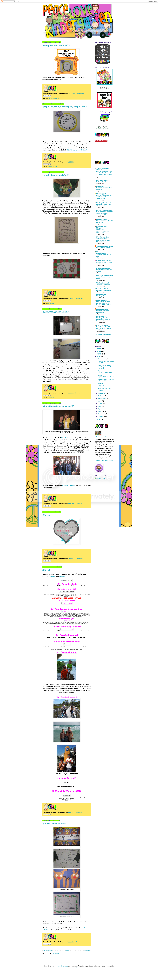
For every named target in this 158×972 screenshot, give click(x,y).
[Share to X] (47, 96)
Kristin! (62, 576)
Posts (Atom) (57, 954)
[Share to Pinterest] (50, 96)
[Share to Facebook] (48, 96)
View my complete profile (104, 460)
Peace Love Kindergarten (105, 437)
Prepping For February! (104, 290)
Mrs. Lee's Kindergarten (101, 252)
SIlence (46, 515)
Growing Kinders (102, 219)
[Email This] (44, 96)
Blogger (79, 968)
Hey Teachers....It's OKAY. (104, 247)
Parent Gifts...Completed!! (55, 175)
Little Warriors (101, 300)
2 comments (80, 942)
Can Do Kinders (102, 325)
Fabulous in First (102, 180)
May (100, 406)
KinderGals (100, 186)
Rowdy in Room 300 (104, 260)
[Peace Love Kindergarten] (104, 84)
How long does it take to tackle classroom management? (104, 213)
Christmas (51, 303)
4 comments (79, 162)
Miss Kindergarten (103, 268)
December (102, 359)
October (101, 396)
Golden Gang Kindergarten (101, 295)
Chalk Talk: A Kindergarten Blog (102, 317)
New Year (51, 98)
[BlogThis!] (45, 96)
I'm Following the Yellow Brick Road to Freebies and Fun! (104, 328)
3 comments (79, 393)
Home (67, 950)
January (101, 416)
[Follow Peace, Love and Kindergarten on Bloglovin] (102, 63)
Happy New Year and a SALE (56, 45)
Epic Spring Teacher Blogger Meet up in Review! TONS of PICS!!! (104, 303)
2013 (99, 354)
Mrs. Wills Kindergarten (104, 275)
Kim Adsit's (65, 438)
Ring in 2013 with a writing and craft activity (64, 107)
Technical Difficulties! (103, 284)
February (101, 414)
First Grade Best (102, 309)
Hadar (52, 576)
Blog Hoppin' (101, 194)
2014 (99, 351)
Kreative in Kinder (102, 289)
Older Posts (86, 950)
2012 (99, 356)
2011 (99, 419)
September (102, 398)
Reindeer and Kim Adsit (54, 823)
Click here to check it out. (77, 150)
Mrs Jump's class (102, 237)
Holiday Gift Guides (103, 182)
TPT (59, 98)
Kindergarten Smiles (103, 203)
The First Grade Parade (104, 246)
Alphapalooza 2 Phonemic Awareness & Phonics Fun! (104, 240)
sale (55, 98)
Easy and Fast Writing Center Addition (103, 205)
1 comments (80, 93)
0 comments (79, 558)
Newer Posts (47, 950)
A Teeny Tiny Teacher (104, 334)
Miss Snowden (62, 966)
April (100, 409)
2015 (99, 349)
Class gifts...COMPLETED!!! (55, 312)
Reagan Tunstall (68, 485)
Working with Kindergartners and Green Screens (102, 231)
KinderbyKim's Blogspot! (101, 227)
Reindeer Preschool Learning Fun (102, 311)
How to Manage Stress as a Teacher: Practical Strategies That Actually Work (104, 173)
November (102, 393)
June (100, 403)
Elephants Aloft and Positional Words (103, 320)
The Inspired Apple (103, 283)
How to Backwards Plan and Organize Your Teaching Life (104, 196)
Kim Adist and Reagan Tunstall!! (58, 406)
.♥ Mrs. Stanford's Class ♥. (102, 169)
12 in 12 (46, 570)
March (100, 411)
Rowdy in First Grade (104, 210)
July (100, 401)
